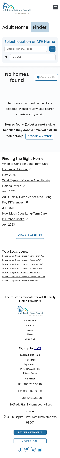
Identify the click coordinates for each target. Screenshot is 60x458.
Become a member (40, 136)
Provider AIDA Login (30, 369)
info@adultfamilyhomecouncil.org (30, 404)
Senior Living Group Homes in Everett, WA (21, 272)
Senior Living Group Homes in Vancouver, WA (23, 256)
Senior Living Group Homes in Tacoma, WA (21, 260)
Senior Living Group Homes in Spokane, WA (22, 268)
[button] (55, 7)
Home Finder (30, 360)
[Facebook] (20, 449)
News (30, 334)
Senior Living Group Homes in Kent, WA (20, 281)
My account (30, 364)
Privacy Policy (30, 373)
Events (30, 330)
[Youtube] (26, 449)
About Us (30, 325)
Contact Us (30, 339)
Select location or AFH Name (30, 41)
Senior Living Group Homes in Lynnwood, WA (22, 264)
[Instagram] (33, 449)
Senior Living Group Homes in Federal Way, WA (23, 276)
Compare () (47, 77)
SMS (38, 348)
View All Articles (30, 235)
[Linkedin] (39, 449)
